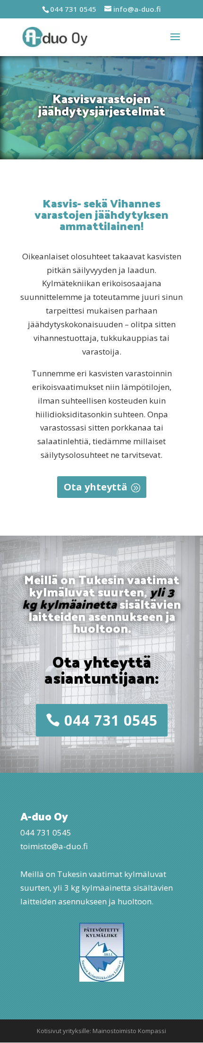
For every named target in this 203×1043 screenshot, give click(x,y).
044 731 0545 (111, 720)
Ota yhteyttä (95, 486)
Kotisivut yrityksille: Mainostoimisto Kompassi (101, 1030)
